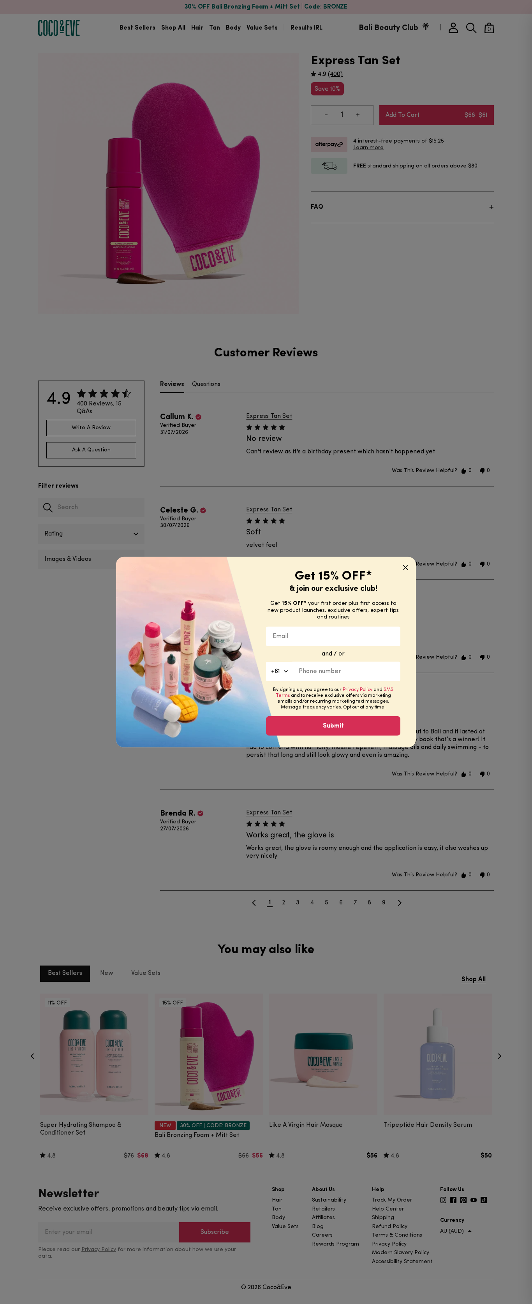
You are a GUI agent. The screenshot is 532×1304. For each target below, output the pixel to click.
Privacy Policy (357, 689)
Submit (333, 725)
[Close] (405, 567)
